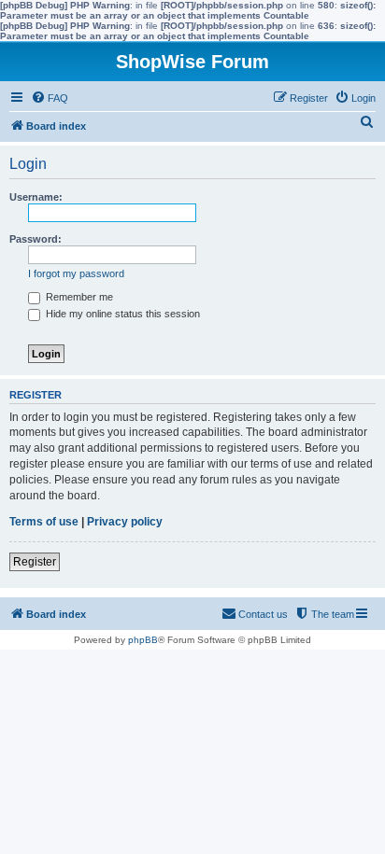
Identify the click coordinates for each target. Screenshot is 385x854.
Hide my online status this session (121, 313)
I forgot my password (76, 273)
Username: (36, 197)
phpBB (143, 640)
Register (34, 561)
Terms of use (43, 521)
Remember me (78, 296)
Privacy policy (125, 521)
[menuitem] (49, 98)
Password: (35, 239)
